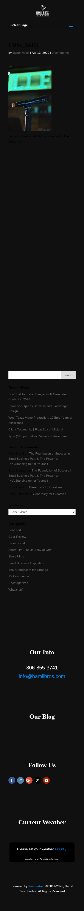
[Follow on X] (37, 780)
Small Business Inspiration (26, 563)
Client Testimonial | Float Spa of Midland (35, 429)
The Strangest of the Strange (28, 569)
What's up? (16, 589)
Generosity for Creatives (45, 487)
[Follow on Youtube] (46, 780)
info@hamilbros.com (42, 676)
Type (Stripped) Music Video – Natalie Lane (38, 436)
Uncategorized (18, 583)
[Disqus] (42, 197)
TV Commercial (19, 576)
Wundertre (35, 886)
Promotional (16, 543)
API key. (60, 849)
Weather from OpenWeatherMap (42, 859)
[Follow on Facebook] (11, 780)
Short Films (16, 556)
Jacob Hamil (20, 52)
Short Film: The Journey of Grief (30, 549)
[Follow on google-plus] (29, 780)
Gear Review (17, 536)
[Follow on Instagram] (20, 780)
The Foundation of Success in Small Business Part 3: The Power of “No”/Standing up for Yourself (39, 458)
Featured (14, 530)
